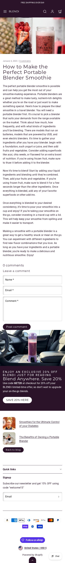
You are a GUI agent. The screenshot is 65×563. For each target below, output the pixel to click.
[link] (52, 11)
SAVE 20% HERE (17, 399)
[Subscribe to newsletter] (58, 496)
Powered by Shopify (32, 555)
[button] (5, 11)
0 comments (25, 61)
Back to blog (13, 449)
